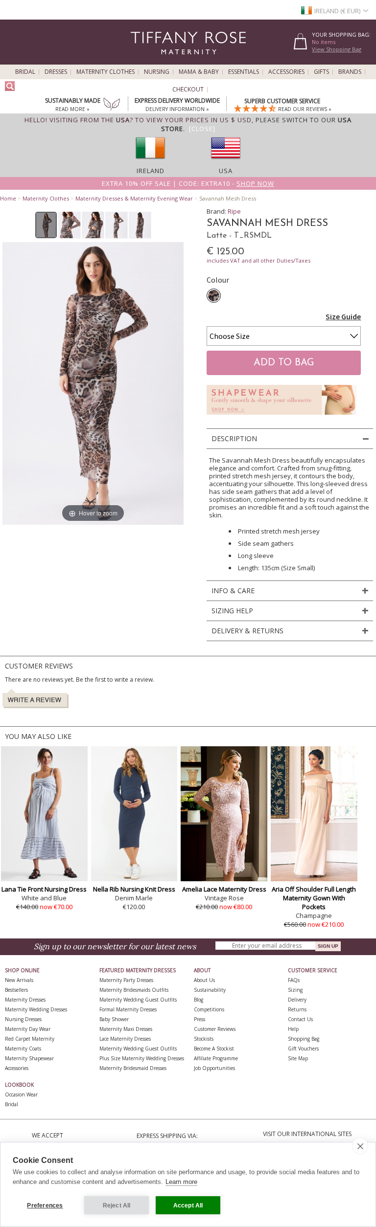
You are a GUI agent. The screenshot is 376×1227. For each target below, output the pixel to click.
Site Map (298, 1058)
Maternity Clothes (105, 72)
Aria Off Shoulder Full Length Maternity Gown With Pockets (314, 898)
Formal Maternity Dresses (128, 1009)
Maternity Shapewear (29, 1058)
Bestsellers (16, 989)
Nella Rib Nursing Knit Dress (134, 889)
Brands (349, 72)
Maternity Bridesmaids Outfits (133, 989)
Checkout (188, 89)
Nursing (156, 72)
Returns (297, 1009)
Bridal (25, 72)
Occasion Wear (21, 1094)
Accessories (286, 72)
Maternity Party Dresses (126, 980)
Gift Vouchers (303, 1048)
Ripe (234, 211)
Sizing (295, 989)
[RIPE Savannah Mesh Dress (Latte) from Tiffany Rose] (46, 225)
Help (293, 1029)
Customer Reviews (214, 1029)
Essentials (243, 72)
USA (226, 170)
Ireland (150, 170)
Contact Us (300, 1019)
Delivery (297, 999)
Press (199, 1019)
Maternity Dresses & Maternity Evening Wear (134, 198)
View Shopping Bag (336, 49)
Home (8, 198)
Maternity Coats (23, 1048)
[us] (225, 161)
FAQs (294, 980)
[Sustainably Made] (111, 105)
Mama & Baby (199, 72)
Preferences (45, 1205)
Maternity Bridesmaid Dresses (132, 1068)
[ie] (150, 161)
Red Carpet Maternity (29, 1038)
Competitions (209, 1009)
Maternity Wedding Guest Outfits (138, 999)
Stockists (203, 1038)
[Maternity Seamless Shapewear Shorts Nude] (281, 417)
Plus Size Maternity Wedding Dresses (141, 1058)
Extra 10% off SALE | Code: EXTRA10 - (188, 183)
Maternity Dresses (25, 999)
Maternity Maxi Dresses (125, 1029)
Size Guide (343, 316)
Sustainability (210, 989)
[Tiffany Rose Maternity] (144, 60)
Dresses (56, 72)
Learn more (181, 1181)
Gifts (321, 72)
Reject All (117, 1205)
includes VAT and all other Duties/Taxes (258, 260)
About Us (204, 980)
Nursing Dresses (23, 1019)
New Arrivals (19, 980)
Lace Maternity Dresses (125, 1038)
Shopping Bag (303, 1038)
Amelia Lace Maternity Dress (224, 889)
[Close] (202, 128)
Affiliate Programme (216, 1058)
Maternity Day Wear (27, 1029)
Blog (198, 999)
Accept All (188, 1205)
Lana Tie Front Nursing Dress (44, 889)
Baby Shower (114, 1019)
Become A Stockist (214, 1048)
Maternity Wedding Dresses (36, 1009)
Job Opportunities (214, 1068)
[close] (360, 1146)
